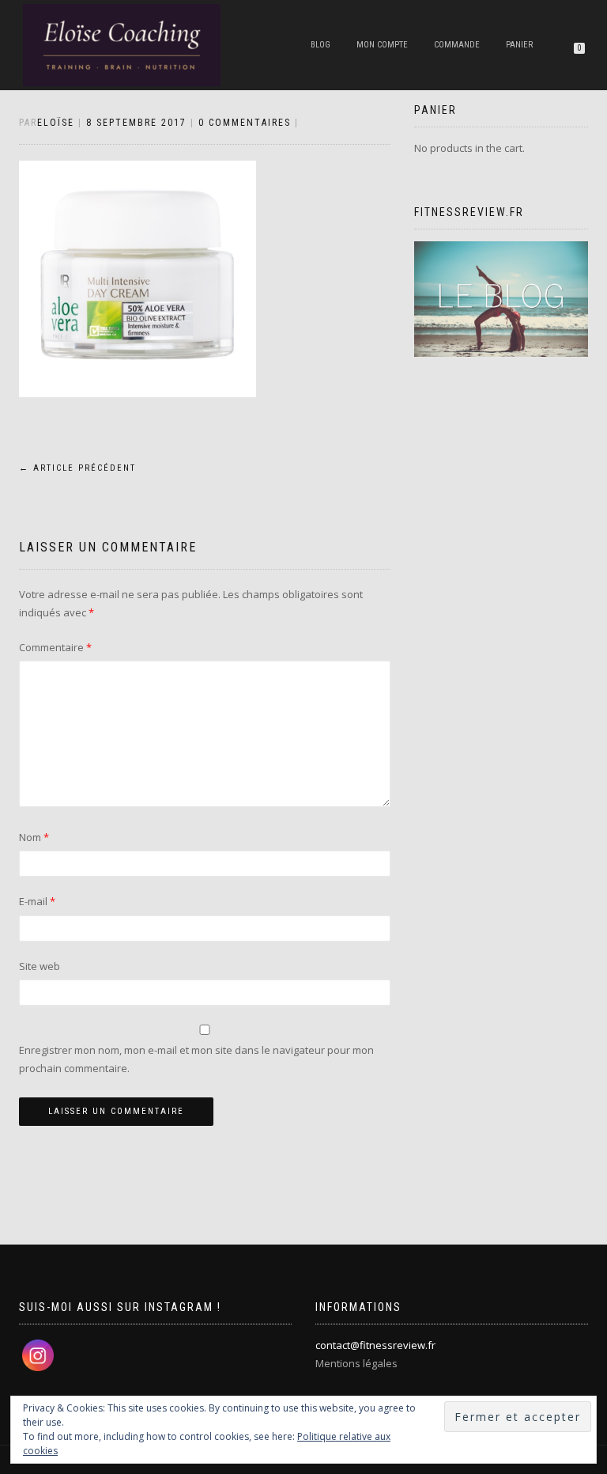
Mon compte (382, 45)
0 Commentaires (244, 122)
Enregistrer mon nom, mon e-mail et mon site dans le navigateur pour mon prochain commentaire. (196, 1059)
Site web (39, 966)
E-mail (37, 901)
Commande (457, 45)
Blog (320, 45)
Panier (519, 45)
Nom (34, 837)
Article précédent (77, 468)
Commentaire (55, 647)
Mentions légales (356, 1363)
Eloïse (55, 122)
